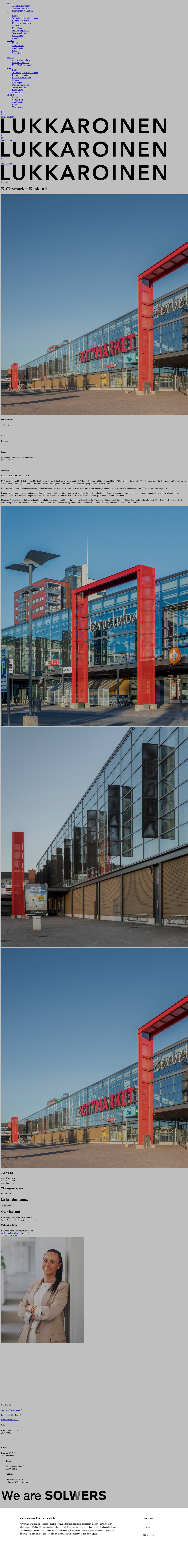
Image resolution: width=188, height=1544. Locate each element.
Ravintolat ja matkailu (21, 21)
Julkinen (15, 26)
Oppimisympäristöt (20, 30)
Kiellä (148, 1527)
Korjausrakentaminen (21, 23)
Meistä (15, 43)
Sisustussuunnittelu (20, 8)
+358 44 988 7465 (9, 1235)
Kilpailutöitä (17, 35)
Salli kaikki (148, 1518)
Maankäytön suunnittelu (22, 11)
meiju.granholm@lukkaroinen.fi (15, 1233)
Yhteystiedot (17, 53)
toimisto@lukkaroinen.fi (11, 1410)
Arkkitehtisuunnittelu (21, 6)
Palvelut (10, 3)
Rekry (14, 50)
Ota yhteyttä (6, 140)
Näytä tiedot (148, 1535)
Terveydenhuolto (19, 33)
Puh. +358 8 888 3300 (11, 1415)
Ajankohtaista (18, 48)
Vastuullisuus (18, 45)
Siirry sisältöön (7, 117)
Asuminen (16, 38)
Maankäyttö (17, 28)
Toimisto (10, 40)
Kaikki (15, 16)
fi (1, 112)
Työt (9, 13)
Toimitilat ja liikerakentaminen (25, 18)
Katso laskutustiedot (10, 1419)
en (2, 114)
